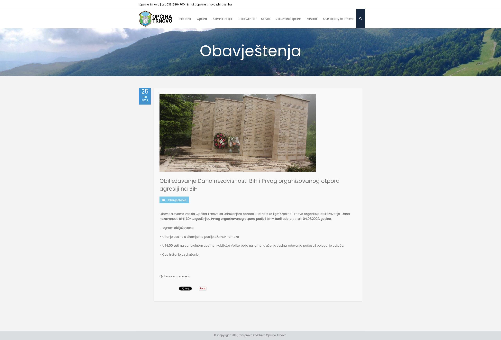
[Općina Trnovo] (155, 18)
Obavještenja (177, 200)
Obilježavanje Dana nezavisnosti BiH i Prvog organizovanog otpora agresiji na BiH (249, 184)
